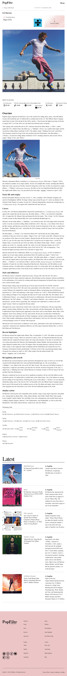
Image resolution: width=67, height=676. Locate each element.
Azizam (43, 190)
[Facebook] (4, 653)
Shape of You (7, 19)
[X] (7, 657)
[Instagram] (7, 653)
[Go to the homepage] (9, 628)
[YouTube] (15, 653)
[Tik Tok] (11, 653)
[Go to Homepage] (7, 3)
